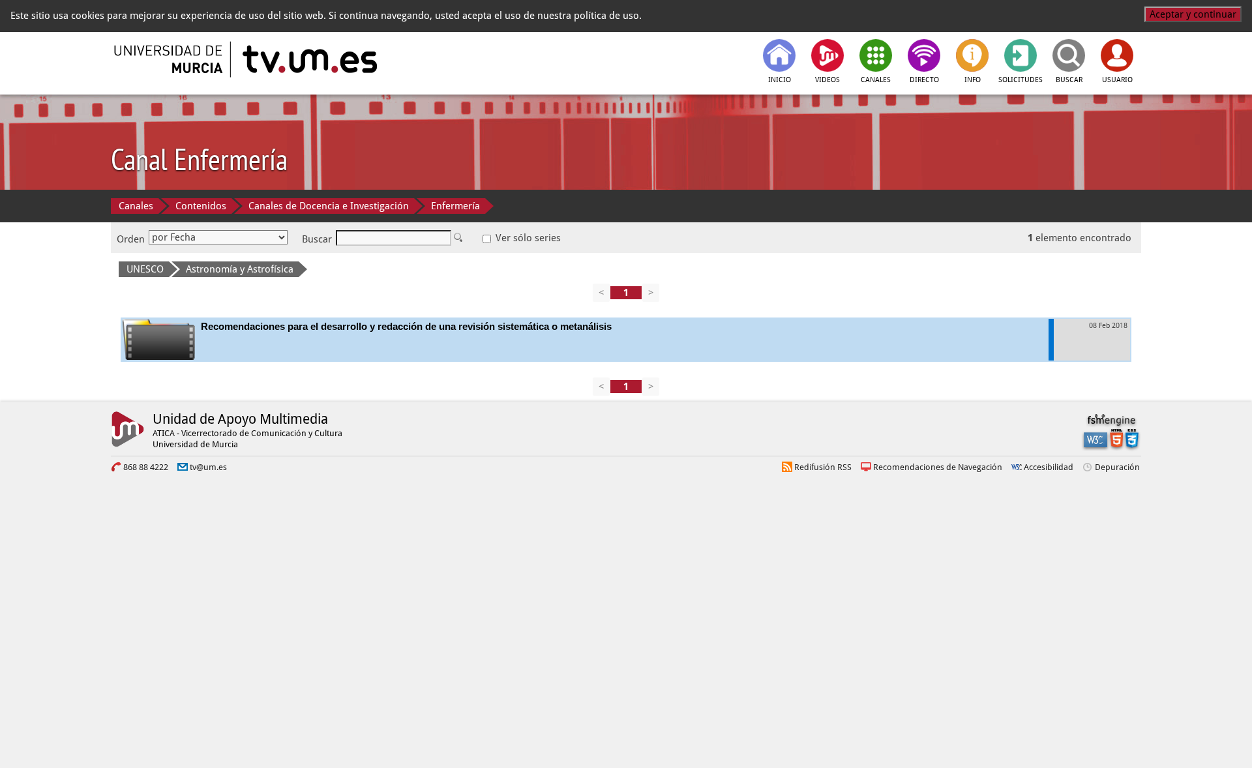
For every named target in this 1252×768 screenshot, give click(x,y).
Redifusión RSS (823, 467)
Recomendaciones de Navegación (937, 467)
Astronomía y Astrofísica (239, 269)
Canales (136, 206)
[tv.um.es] (308, 59)
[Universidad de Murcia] (169, 59)
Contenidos (200, 206)
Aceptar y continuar (1193, 14)
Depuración (1117, 467)
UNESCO (145, 269)
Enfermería (455, 206)
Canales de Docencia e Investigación (328, 206)
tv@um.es (208, 467)
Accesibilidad (1048, 467)
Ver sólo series (527, 238)
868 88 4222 (145, 467)
